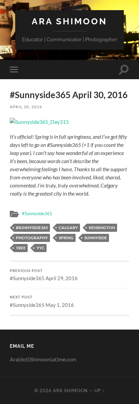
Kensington (102, 227)
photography (32, 237)
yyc (40, 247)
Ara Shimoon (69, 21)
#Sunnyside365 (37, 213)
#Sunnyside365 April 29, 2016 (44, 275)
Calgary (68, 227)
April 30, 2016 (26, 106)
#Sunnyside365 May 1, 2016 (42, 301)
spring (66, 237)
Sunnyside (95, 237)
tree (21, 247)
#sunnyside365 (32, 227)
